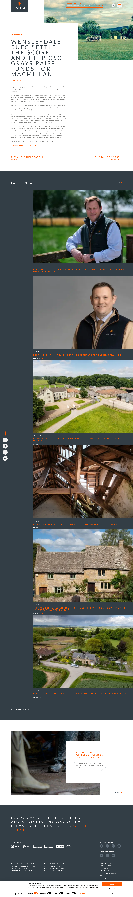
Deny (112, 893)
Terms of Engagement (108, 863)
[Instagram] (113, 846)
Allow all (112, 884)
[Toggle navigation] (119, 5)
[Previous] (117, 182)
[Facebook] (101, 846)
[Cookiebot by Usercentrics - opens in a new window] (18, 894)
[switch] (49, 893)
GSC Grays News (17, 34)
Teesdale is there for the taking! (27, 158)
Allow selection (112, 888)
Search (99, 6)
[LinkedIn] (107, 846)
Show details (81, 893)
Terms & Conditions (107, 865)
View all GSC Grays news (20, 709)
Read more (37, 274)
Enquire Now (130, 449)
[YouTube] (119, 846)
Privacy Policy (105, 872)
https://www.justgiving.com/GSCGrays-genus (23, 145)
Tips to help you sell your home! (108, 158)
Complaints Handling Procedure (108, 867)
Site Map (103, 878)
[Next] (121, 182)
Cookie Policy (105, 870)
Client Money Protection (109, 877)
